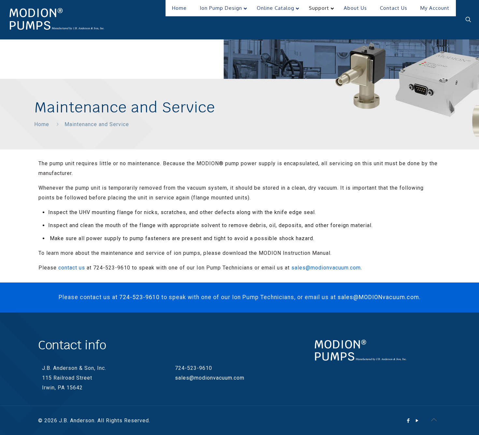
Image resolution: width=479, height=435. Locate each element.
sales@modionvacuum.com (326, 268)
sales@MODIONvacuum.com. (379, 297)
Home (41, 124)
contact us (71, 268)
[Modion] (57, 19)
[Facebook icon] (408, 421)
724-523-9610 (139, 297)
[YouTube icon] (417, 421)
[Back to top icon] (434, 420)
